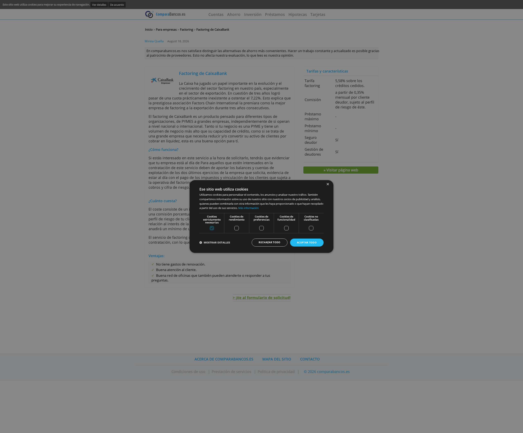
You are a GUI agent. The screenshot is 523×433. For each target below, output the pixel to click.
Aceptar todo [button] (307, 242)
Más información (248, 208)
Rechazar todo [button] (269, 242)
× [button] (327, 184)
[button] (214, 242)
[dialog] (261, 216)
